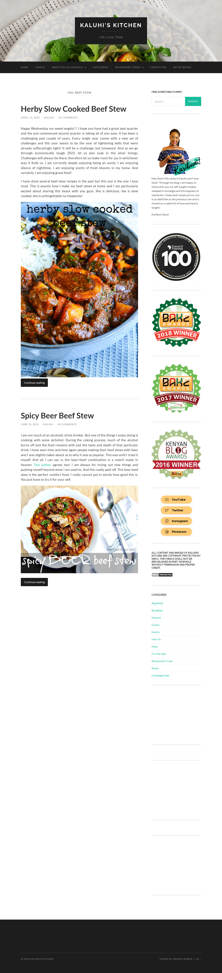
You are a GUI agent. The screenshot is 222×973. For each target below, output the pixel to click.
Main (155, 646)
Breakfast (157, 610)
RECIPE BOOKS (182, 67)
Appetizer (157, 603)
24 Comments (67, 424)
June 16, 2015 (30, 424)
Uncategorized (160, 675)
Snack (155, 668)
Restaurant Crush (127, 67)
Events (156, 632)
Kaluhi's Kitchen (111, 25)
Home (24, 67)
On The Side (159, 653)
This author (42, 465)
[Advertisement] (178, 714)
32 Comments (68, 117)
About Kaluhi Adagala (67, 67)
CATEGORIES (100, 67)
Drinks (156, 624)
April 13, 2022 (30, 117)
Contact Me (158, 67)
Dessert (156, 617)
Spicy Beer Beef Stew (57, 415)
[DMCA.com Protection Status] (162, 575)
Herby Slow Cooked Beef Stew (73, 108)
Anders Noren (182, 959)
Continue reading (34, 382)
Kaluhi (49, 117)
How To (156, 639)
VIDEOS (40, 67)
